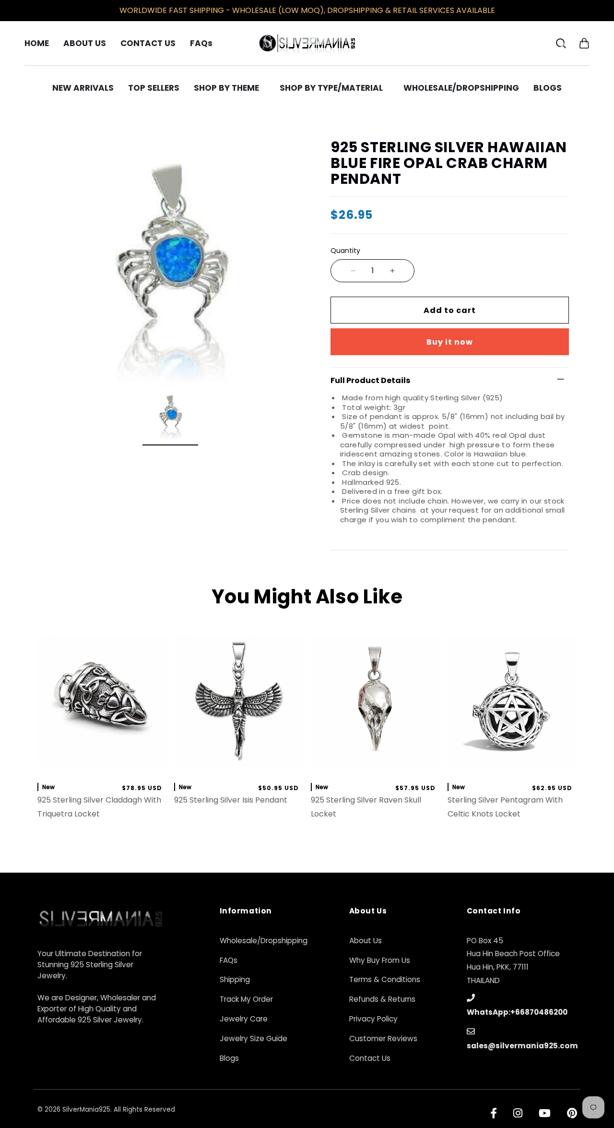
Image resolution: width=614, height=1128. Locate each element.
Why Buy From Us (379, 960)
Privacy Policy (373, 1019)
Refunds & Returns (382, 999)
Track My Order (246, 999)
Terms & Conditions (384, 979)
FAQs (228, 960)
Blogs (229, 1058)
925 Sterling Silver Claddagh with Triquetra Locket (99, 806)
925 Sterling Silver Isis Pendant (230, 799)
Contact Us (369, 1058)
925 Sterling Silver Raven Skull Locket (366, 806)
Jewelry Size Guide (253, 1038)
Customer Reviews (383, 1038)
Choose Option (375, 764)
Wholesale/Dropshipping (263, 941)
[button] (584, 43)
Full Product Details (370, 380)
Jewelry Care (244, 1019)
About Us (365, 941)
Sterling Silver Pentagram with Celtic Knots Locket (505, 806)
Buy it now (449, 342)
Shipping (235, 979)
